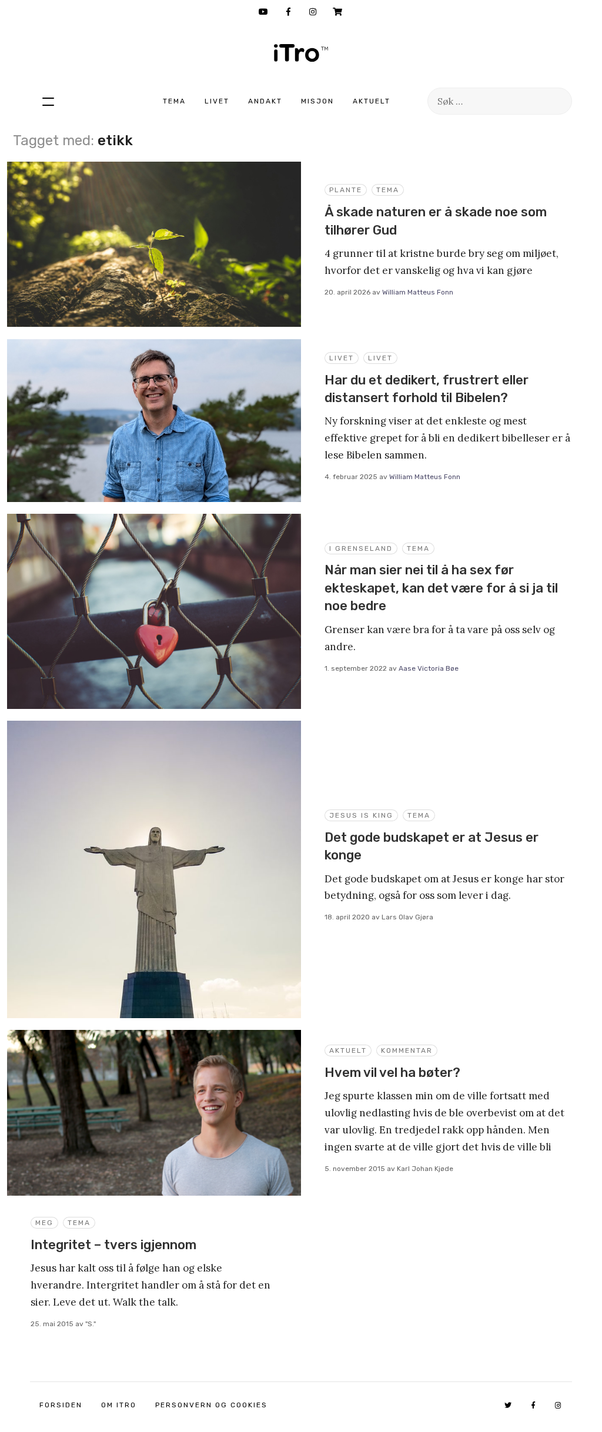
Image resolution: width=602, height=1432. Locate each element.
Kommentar (407, 1050)
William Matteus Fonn (417, 292)
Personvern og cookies (211, 1405)
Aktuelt (371, 101)
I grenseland (361, 548)
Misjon (317, 101)
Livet (217, 101)
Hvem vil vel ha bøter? (392, 1072)
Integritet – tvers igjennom (113, 1245)
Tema (174, 101)
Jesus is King (361, 815)
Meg (44, 1223)
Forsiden (60, 1405)
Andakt (265, 101)
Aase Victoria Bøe (429, 668)
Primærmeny (48, 101)
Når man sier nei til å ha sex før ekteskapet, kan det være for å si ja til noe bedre (441, 588)
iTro (301, 53)
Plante (345, 190)
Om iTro (118, 1405)
